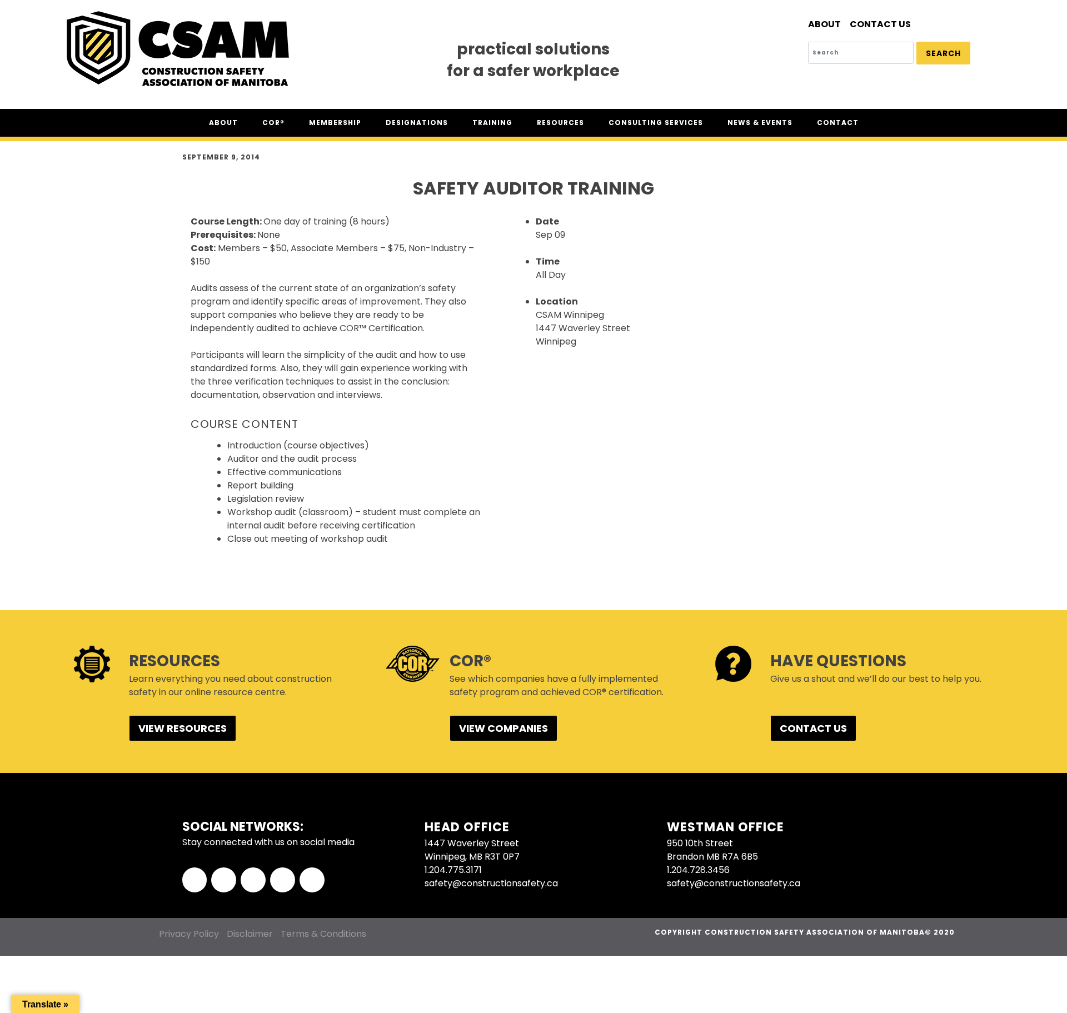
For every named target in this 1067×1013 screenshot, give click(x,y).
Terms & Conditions (323, 933)
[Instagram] (282, 879)
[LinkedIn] (253, 879)
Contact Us (880, 24)
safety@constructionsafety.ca (491, 883)
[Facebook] (194, 879)
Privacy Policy (189, 933)
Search (943, 53)
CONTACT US (813, 728)
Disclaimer (250, 933)
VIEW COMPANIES (503, 728)
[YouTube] (312, 879)
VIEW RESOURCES (182, 728)
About (824, 24)
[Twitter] (223, 879)
